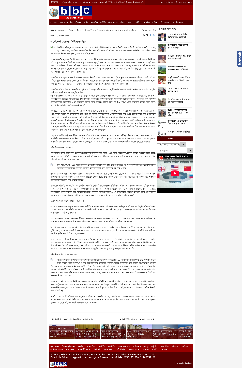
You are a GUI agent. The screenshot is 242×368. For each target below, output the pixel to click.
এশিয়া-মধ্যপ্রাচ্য (165, 22)
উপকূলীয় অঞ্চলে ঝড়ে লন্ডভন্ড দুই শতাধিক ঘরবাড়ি (179, 101)
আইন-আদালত (113, 22)
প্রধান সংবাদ (64, 22)
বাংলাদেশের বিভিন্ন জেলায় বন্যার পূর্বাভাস (178, 46)
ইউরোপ (175, 346)
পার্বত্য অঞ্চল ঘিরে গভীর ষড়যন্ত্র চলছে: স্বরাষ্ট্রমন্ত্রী (177, 35)
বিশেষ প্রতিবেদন (75, 22)
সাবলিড (107, 30)
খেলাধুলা (96, 349)
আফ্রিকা (154, 22)
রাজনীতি (111, 346)
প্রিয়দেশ (71, 30)
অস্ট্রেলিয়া (138, 22)
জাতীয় (86, 22)
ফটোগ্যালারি (79, 30)
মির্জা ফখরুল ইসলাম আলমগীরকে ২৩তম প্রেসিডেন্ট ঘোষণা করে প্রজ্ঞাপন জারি (87, 334)
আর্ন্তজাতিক (94, 22)
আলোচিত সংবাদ (178, 22)
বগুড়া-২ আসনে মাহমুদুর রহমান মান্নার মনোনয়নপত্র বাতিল (178, 113)
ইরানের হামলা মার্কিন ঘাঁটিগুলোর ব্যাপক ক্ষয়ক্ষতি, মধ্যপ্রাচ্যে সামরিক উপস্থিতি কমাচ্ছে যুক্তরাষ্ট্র (189, 332)
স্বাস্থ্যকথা (165, 349)
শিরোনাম (100, 30)
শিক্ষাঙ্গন (146, 349)
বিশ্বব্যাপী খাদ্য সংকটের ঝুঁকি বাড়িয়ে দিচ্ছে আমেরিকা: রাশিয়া (73, 319)
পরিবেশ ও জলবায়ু (126, 22)
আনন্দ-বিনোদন (84, 349)
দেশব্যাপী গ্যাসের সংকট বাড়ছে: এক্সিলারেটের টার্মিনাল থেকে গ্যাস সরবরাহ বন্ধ (165, 334)
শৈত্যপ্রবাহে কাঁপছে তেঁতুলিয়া (179, 131)
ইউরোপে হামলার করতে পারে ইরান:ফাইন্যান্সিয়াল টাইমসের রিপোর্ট (139, 334)
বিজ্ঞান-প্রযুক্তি (134, 349)
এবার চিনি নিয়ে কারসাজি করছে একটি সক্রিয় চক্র (136, 319)
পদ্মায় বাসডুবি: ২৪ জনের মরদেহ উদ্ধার (178, 90)
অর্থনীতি (102, 22)
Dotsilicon (188, 363)
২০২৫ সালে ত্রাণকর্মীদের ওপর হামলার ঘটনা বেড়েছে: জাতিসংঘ (113, 334)
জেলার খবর (63, 30)
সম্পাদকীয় (70, 349)
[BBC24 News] (70, 12)
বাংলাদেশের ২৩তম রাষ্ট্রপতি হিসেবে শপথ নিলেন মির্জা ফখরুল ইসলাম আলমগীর (101, 2)
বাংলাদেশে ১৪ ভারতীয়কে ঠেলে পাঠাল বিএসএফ (178, 122)
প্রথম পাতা (53, 22)
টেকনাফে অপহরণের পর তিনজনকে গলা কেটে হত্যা (178, 68)
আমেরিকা (146, 22)
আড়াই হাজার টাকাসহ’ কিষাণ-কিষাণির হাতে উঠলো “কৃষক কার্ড (179, 80)
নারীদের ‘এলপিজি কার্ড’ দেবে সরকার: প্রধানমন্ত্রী (179, 57)
